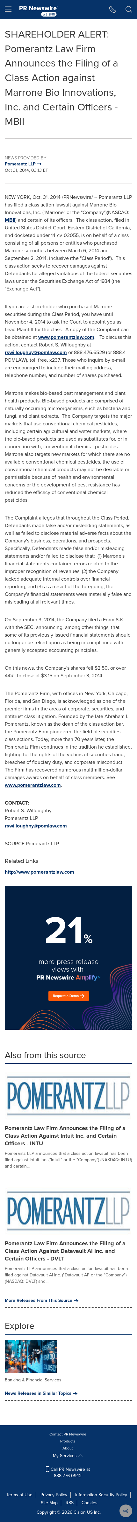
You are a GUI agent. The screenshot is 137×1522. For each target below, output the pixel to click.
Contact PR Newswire (67, 1434)
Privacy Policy (53, 1494)
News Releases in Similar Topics (38, 1393)
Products (68, 1441)
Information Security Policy (101, 1494)
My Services (65, 1455)
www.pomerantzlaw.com (66, 337)
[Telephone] (113, 9)
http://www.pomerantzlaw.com (39, 872)
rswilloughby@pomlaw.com (36, 352)
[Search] (129, 9)
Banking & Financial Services (33, 1380)
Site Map (49, 1502)
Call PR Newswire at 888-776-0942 (69, 1472)
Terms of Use (19, 1494)
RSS (70, 1502)
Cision (80, 1512)
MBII (10, 220)
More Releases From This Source (38, 1300)
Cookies (89, 1502)
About (67, 1448)
